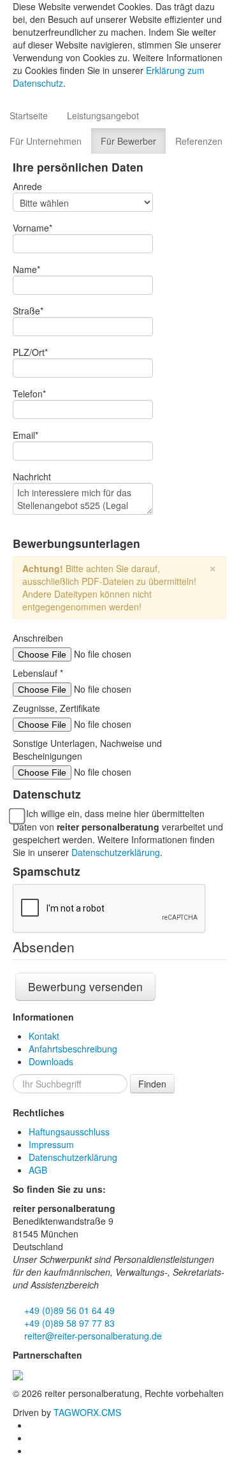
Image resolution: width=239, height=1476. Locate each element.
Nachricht (32, 476)
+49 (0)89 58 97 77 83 (68, 1323)
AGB (38, 1169)
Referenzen (198, 141)
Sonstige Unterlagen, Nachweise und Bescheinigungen (87, 749)
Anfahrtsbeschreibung (73, 1048)
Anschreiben (38, 637)
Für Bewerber (128, 141)
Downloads (51, 1061)
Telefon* (29, 393)
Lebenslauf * (38, 673)
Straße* (28, 310)
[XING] (33, 1437)
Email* (25, 435)
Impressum (51, 1144)
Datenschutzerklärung (115, 852)
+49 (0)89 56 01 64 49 (68, 1310)
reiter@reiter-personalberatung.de (92, 1335)
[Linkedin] (33, 1425)
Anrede (27, 186)
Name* (26, 269)
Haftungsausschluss (69, 1131)
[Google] (33, 1450)
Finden (152, 1083)
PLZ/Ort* (30, 352)
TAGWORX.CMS (87, 1412)
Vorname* (32, 227)
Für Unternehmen (46, 141)
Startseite (29, 115)
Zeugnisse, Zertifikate (56, 708)
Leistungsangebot (103, 115)
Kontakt (44, 1036)
